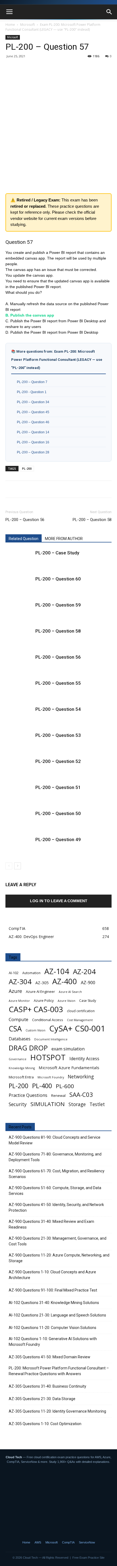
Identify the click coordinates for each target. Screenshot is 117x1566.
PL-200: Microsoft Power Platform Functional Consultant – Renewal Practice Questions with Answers (59, 1371)
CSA (15, 1028)
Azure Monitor (19, 1001)
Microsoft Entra (21, 1077)
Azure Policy (44, 1000)
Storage (77, 1104)
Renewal (58, 1095)
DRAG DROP (28, 1048)
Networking (81, 1076)
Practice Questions (28, 1095)
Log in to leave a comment (58, 901)
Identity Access (84, 1059)
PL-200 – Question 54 (58, 709)
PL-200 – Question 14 (33, 432)
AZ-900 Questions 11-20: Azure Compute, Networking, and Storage (59, 1258)
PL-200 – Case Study (57, 552)
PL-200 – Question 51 (58, 787)
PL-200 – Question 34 (33, 402)
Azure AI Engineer (40, 991)
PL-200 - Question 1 (32, 392)
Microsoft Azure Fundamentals (69, 1067)
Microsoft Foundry (51, 1077)
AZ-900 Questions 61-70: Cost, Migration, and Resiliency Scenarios (56, 1174)
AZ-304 (20, 981)
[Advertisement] (58, 121)
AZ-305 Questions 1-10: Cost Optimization (45, 1424)
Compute (18, 1019)
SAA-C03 (81, 1094)
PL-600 (65, 1086)
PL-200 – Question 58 (92, 519)
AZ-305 (41, 982)
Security (18, 1104)
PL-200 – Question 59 (58, 605)
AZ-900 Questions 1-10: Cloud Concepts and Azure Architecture (52, 1275)
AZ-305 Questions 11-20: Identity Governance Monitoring (57, 1411)
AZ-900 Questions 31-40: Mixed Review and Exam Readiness (51, 1224)
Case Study (87, 1000)
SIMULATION (47, 1104)
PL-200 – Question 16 (33, 442)
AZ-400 (64, 981)
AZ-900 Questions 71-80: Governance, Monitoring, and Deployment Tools (55, 1157)
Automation (31, 973)
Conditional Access (47, 1019)
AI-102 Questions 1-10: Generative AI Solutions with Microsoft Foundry (53, 1342)
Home (10, 24)
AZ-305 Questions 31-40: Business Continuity (47, 1386)
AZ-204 (84, 971)
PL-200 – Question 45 (33, 412)
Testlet (97, 1104)
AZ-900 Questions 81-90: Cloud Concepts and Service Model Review (54, 1140)
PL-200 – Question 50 (58, 813)
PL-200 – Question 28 (33, 452)
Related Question (23, 538)
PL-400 (42, 1086)
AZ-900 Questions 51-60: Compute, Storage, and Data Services (55, 1191)
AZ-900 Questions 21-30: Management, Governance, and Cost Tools (57, 1241)
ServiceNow (87, 1542)
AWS (38, 1542)
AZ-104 (56, 971)
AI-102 (14, 972)
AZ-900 (88, 983)
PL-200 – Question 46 (33, 422)
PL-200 (27, 468)
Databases (19, 1039)
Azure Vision (66, 1001)
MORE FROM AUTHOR (64, 538)
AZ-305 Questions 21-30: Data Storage (42, 1399)
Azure (15, 991)
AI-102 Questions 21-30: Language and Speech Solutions (57, 1315)
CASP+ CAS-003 (36, 1009)
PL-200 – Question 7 (32, 382)
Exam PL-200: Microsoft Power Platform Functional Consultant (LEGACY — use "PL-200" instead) (52, 27)
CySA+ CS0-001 (77, 1028)
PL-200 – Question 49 (58, 839)
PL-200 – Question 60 (58, 579)
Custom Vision (35, 1030)
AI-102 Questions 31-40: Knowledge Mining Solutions (54, 1302)
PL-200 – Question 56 (24, 519)
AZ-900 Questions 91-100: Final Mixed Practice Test (53, 1290)
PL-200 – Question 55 (58, 683)
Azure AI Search (70, 992)
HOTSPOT (48, 1057)
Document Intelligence (50, 1039)
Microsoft (27, 24)
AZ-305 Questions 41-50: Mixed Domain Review (49, 1357)
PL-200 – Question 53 (58, 735)
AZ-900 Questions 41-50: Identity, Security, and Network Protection (56, 1207)
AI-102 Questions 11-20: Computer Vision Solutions (52, 1327)
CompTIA (68, 1542)
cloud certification (81, 1011)
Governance (17, 1059)
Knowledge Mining (22, 1068)
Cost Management (80, 1020)
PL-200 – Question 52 (58, 761)
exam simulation (68, 1049)
